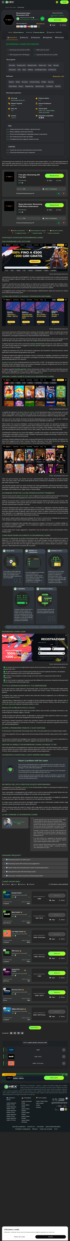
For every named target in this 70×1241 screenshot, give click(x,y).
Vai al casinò (57, 20)
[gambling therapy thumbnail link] (62, 1109)
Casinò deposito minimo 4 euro (11, 1111)
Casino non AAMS (43, 113)
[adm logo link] (58, 1106)
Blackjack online (32, 65)
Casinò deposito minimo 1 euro (11, 1104)
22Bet (38, 1105)
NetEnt (18, 82)
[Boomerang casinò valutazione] (33, 17)
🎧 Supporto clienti (20, 233)
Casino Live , (42, 111)
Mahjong (30, 70)
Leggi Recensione (29, 897)
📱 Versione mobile (36, 233)
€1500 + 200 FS (39, 995)
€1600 (39, 976)
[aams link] (64, 1106)
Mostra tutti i (58, 76)
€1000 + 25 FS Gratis (39, 937)
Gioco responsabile (53, 1127)
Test (56, 1129)
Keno (19, 70)
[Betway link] (7, 994)
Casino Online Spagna (25, 1110)
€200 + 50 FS (39, 918)
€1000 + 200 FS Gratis (39, 1015)
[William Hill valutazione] (15, 1013)
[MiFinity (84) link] (35, 26)
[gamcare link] (56, 1099)
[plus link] (53, 1099)
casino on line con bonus (10, 362)
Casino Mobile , (50, 111)
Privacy (35, 1129)
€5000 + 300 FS (18, 1078)
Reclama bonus (54, 176)
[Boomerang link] (9, 20)
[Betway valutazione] (15, 994)
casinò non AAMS (27, 787)
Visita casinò (54, 1078)
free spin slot (64, 364)
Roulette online (21, 65)
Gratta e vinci (42, 65)
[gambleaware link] (59, 1102)
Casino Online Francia (25, 1113)
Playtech (11, 82)
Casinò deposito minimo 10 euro (11, 1119)
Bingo (24, 70)
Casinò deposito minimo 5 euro (11, 1115)
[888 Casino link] (7, 956)
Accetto (50, 1237)
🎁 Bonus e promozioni (18, 231)
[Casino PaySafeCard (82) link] (21, 26)
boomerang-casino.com (18, 100)
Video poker (12, 70)
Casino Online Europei (25, 1117)
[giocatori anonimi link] (66, 1109)
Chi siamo (40, 1127)
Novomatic (25, 82)
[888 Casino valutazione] (15, 955)
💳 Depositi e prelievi (56, 231)
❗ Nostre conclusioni (52, 233)
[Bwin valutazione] (15, 916)
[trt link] (66, 1098)
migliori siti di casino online (25, 496)
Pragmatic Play (29, 86)
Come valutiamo (46, 1129)
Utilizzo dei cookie (19, 1237)
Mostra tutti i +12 (40, 23)
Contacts (31, 1127)
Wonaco (38, 1107)
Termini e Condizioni (22, 1129)
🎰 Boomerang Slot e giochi (37, 231)
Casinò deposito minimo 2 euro (11, 1108)
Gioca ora (57, 895)
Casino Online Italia (41, 1101)
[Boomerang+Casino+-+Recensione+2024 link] (11, 1033)
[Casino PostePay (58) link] (32, 26)
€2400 (39, 898)
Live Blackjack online (40, 70)
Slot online (12, 65)
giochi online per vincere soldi (29, 412)
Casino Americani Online (26, 1102)
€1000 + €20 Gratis (39, 957)
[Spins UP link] (9, 1077)
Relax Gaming (13, 86)
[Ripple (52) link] (39, 26)
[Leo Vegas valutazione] (15, 936)
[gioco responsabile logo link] (57, 1109)
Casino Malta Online (25, 1106)
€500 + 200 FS (58, 16)
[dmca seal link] (61, 1099)
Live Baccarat (52, 70)
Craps (49, 65)
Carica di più (34, 1027)
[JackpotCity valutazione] (15, 975)
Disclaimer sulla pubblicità (59, 884)
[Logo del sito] (30, 2)
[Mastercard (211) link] (28, 26)
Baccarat (56, 65)
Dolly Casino (40, 1103)
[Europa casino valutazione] (15, 897)
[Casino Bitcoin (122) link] (18, 26)
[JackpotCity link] (7, 975)
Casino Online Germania (25, 1121)
